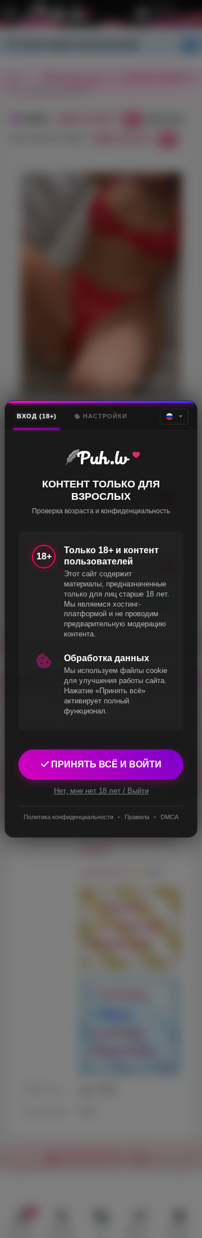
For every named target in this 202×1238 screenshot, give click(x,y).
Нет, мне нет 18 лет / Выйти (101, 791)
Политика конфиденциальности (68, 817)
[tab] (36, 416)
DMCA (169, 817)
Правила (137, 817)
